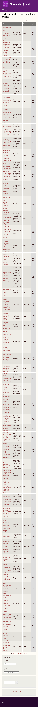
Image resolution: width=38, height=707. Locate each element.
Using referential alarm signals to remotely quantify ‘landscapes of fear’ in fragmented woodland (7, 62)
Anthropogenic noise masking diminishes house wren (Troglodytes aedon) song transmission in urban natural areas (7, 101)
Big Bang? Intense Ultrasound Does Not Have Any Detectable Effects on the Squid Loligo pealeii (7, 419)
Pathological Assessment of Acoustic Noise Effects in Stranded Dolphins (6, 646)
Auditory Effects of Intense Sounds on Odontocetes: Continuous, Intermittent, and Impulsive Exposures (7, 626)
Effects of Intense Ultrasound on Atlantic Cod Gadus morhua (7, 428)
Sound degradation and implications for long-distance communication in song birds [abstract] (7, 588)
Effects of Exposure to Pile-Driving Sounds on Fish (7, 558)
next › (21, 653)
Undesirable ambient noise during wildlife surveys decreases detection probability (6, 259)
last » (25, 653)
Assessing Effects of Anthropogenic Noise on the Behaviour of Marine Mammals (7, 316)
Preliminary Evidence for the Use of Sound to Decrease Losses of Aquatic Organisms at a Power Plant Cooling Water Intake (7, 546)
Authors (15, 24)
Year (24, 24)
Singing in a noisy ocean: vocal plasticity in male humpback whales (7, 616)
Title (4, 24)
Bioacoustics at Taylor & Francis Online (14, 692)
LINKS (3, 702)
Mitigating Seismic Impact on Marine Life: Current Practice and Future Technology (7, 474)
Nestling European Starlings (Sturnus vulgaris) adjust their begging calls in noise (7, 74)
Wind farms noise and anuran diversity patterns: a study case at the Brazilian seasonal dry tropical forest (7, 86)
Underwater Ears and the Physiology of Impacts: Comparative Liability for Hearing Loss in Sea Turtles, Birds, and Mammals (7, 525)
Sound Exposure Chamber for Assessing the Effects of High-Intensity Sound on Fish (7, 358)
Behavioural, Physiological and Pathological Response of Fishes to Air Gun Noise (7, 436)
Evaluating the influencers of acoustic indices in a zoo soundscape (7, 166)
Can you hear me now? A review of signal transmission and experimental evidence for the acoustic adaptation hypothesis (7, 33)
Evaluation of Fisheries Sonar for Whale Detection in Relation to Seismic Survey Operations (6, 389)
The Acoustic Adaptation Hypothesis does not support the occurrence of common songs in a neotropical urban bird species (7, 116)
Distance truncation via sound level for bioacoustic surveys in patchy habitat (7, 568)
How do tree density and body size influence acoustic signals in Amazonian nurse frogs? (7, 143)
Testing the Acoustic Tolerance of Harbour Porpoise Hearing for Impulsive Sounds (7, 377)
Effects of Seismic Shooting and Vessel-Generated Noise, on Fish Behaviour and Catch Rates (7, 512)
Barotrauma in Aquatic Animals (6, 535)
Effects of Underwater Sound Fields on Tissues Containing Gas (7, 637)
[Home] (6, 4)
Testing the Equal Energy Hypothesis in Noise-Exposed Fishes (7, 292)
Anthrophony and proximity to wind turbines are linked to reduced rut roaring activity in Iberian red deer (7, 130)
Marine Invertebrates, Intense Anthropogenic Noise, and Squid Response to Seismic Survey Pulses (7, 486)
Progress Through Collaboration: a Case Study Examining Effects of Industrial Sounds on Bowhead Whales (7, 277)
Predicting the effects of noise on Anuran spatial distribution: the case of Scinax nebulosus (7, 175)
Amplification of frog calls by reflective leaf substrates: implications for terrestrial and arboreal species (7, 155)
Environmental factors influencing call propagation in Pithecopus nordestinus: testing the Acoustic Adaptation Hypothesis (7, 49)
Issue (29, 24)
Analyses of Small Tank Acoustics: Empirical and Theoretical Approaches (7, 368)
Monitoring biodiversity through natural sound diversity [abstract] (6, 578)
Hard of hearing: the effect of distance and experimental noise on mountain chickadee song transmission (6, 245)
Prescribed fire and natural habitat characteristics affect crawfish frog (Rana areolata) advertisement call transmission (7, 188)
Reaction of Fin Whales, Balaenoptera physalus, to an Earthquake (6, 464)
